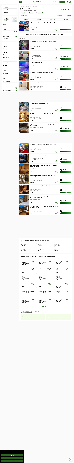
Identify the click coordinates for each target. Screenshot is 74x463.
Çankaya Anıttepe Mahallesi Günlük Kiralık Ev (25, 292)
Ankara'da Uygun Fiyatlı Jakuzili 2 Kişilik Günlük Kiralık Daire (43, 154)
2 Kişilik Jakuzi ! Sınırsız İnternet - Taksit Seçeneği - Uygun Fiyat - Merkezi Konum (43, 114)
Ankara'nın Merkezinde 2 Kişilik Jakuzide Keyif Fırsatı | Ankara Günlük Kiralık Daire (43, 186)
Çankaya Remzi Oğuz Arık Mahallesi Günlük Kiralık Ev (25, 263)
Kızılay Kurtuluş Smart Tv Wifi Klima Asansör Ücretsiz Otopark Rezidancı (43, 42)
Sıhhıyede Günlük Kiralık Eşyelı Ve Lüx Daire (39, 103)
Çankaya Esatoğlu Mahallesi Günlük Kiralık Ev (25, 270)
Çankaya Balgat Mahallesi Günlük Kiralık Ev (59, 262)
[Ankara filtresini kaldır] (25, 12)
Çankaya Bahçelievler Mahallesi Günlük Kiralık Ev (59, 293)
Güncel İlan (39, 19)
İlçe (3, 31)
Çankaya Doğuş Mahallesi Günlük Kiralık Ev (59, 300)
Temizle (15, 27)
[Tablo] (70, 16)
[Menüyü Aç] (3, 2)
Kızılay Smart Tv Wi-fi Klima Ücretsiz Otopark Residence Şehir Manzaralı (43, 145)
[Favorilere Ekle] (56, 29)
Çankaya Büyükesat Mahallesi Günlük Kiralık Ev (59, 270)
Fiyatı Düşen (26, 19)
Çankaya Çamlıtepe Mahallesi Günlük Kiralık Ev (42, 301)
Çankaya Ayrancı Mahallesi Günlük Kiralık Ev (42, 292)
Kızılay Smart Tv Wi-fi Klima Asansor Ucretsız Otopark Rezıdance (41, 73)
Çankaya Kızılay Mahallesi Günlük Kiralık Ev (42, 262)
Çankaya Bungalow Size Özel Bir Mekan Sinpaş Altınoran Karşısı (43, 22)
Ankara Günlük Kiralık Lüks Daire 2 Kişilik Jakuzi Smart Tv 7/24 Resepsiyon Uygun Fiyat (43, 176)
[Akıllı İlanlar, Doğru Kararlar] (36, 2)
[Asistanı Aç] (71, 459)
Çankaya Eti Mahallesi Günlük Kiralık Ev (25, 285)
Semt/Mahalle (6, 36)
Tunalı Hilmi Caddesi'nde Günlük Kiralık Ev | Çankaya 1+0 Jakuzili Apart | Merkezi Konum (44, 207)
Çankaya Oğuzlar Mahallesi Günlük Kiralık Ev (42, 270)
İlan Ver (62, 1)
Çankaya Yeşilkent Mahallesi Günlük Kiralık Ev (42, 278)
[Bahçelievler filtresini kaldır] (42, 12)
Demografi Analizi (29, 315)
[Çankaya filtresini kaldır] (33, 12)
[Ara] (20, 2)
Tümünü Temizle (48, 12)
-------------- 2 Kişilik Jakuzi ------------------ (39, 82)
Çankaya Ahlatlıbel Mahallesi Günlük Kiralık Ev (59, 285)
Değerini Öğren (55, 1)
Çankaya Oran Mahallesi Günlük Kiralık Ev (42, 285)
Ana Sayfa (22, 6)
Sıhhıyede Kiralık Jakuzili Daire (36, 62)
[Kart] (68, 16)
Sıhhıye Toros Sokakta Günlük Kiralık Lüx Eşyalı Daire (41, 51)
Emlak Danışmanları (55, 315)
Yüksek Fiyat (65, 19)
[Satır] (66, 16)
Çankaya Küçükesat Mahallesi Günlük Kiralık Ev (25, 278)
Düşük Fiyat (52, 19)
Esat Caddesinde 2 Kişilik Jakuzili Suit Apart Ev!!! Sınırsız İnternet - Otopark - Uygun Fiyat (44, 166)
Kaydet (64, 9)
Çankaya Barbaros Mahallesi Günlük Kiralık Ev (25, 301)
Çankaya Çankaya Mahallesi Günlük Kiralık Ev (59, 278)
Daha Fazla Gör (45, 306)
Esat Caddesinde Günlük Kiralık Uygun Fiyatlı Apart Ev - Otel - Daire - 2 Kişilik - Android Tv (43, 197)
